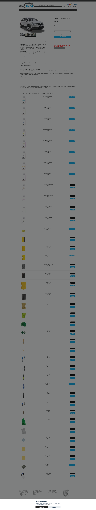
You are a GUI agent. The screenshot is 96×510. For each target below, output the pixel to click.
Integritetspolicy (47, 504)
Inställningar (54, 507)
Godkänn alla (41, 507)
